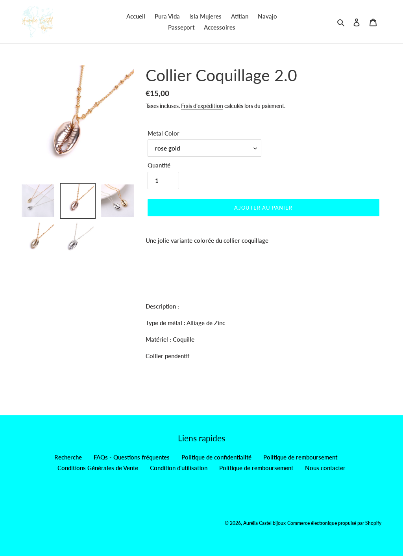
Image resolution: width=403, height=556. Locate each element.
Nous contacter (325, 467)
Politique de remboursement (300, 457)
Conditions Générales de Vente (97, 467)
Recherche (68, 457)
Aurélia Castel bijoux (264, 523)
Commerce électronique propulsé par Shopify (334, 523)
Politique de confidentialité (216, 457)
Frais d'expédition (202, 105)
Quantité (159, 165)
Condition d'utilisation (178, 467)
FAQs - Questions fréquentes (132, 457)
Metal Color (163, 133)
